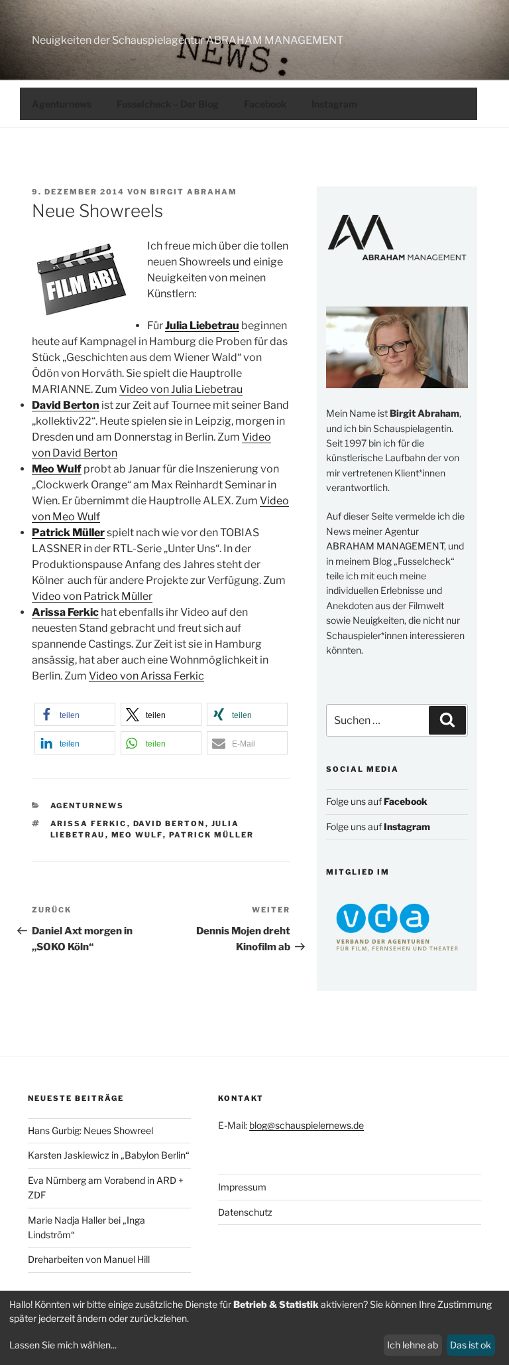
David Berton (169, 823)
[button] (74, 714)
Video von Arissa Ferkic (146, 676)
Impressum (242, 1186)
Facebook (265, 103)
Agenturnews (61, 103)
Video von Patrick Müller (92, 596)
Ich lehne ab (412, 1344)
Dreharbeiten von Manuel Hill (89, 1259)
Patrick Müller (211, 834)
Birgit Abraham (193, 191)
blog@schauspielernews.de (306, 1125)
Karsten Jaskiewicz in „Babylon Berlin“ (109, 1155)
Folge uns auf (376, 801)
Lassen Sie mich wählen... (63, 1344)
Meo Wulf (137, 834)
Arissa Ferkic (88, 823)
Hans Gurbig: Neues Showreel (90, 1130)
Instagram (334, 103)
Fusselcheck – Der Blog (168, 103)
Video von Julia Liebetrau (181, 389)
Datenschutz (245, 1212)
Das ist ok (470, 1344)
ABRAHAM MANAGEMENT (385, 545)
